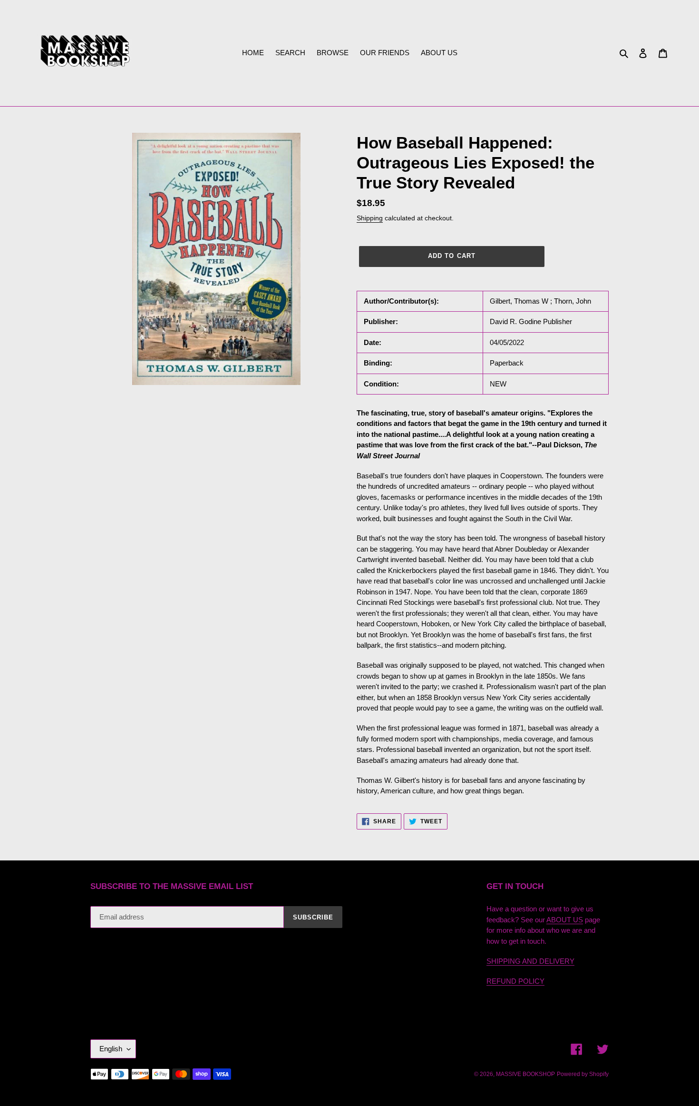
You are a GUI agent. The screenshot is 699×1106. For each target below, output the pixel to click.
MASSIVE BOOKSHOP (525, 1074)
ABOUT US (564, 920)
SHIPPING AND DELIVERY (530, 961)
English (110, 1049)
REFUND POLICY (515, 981)
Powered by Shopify (583, 1074)
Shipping (370, 218)
